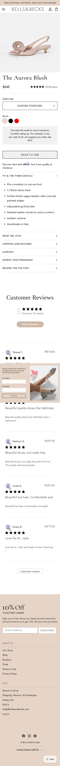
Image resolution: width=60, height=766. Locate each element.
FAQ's (6, 704)
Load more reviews (30, 571)
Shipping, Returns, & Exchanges (20, 695)
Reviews (7, 659)
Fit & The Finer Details (17, 175)
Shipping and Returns (17, 243)
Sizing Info (8, 700)
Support (8, 252)
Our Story (8, 650)
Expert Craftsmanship (18, 260)
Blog (5, 655)
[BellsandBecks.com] (28, 9)
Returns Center (11, 690)
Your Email (5, 387)
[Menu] (3, 9)
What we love (12, 235)
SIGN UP (14, 396)
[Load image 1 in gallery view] (30, 43)
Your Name (5, 378)
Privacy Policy (10, 673)
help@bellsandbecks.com (16, 709)
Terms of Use (9, 669)
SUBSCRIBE (47, 630)
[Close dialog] (58, 365)
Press (5, 664)
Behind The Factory (16, 268)
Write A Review (30, 324)
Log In (6, 714)
